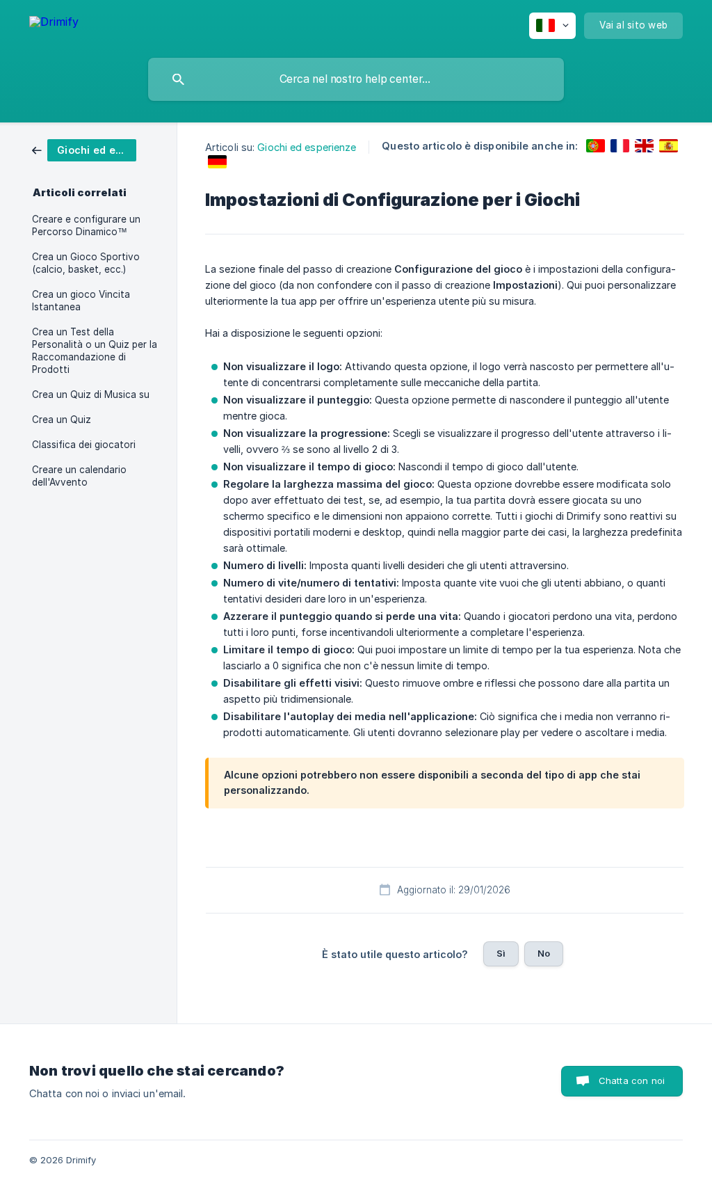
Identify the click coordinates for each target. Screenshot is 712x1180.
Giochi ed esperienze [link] (306, 147)
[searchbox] (356, 79)
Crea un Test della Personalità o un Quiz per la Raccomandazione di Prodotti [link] (94, 350)
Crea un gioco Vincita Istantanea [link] (81, 300)
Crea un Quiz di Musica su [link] (90, 394)
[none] (54, 24)
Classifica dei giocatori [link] (84, 444)
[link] (84, 149)
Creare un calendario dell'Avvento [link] (79, 476)
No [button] (543, 953)
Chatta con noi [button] (632, 1080)
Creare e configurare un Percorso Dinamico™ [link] (86, 225)
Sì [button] (500, 953)
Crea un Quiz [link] (61, 419)
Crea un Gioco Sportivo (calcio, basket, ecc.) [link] (86, 263)
